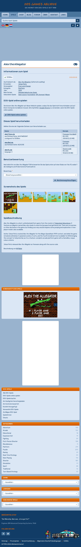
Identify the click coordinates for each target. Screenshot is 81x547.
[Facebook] (73, 25)
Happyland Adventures (62, 223)
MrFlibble (19, 249)
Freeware (66, 141)
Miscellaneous (40, 444)
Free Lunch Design (24, 86)
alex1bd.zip (9, 142)
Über (45, 15)
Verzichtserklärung (28, 541)
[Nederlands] (10, 25)
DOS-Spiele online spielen (11, 396)
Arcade (40, 430)
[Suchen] (77, 20)
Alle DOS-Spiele (8, 393)
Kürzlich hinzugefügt (10, 407)
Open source (22, 95)
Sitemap (4, 541)
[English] (3, 25)
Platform (21, 88)
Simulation (40, 463)
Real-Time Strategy (40, 455)
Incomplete (31, 95)
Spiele (13, 15)
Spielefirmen (7, 415)
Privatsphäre (14, 541)
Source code (67, 149)
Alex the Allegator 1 (25, 82)
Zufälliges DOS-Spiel (10, 412)
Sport (40, 466)
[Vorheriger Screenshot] (25, 304)
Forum (37, 15)
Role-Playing (40, 458)
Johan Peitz (22, 84)
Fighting (40, 439)
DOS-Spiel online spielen (16, 115)
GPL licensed (40, 95)
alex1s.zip (8, 150)
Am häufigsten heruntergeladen (14, 401)
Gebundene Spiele (10, 500)
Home (5, 15)
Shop (21, 15)
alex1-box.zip (10, 134)
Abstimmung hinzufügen (66, 180)
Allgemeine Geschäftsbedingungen (49, 541)
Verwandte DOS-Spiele (10, 409)
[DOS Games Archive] (40, 5)
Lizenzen (6, 489)
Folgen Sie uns (8, 529)
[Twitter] (77, 25)
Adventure (40, 428)
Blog (29, 15)
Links (63, 15)
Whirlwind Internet (17, 544)
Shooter (40, 461)
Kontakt (54, 15)
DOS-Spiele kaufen (9, 398)
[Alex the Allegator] (10, 197)
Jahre (5, 478)
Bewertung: (8, 171)
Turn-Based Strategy (40, 472)
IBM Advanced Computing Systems (20, 523)
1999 (20, 90)
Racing (40, 452)
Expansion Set (40, 436)
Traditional (40, 469)
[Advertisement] (40, 43)
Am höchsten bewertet (11, 404)
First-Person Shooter (40, 441)
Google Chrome (44, 108)
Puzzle (40, 450)
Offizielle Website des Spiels (27, 92)
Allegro (47, 95)
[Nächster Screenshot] (55, 304)
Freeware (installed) (69, 134)
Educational (40, 433)
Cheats (5, 418)
